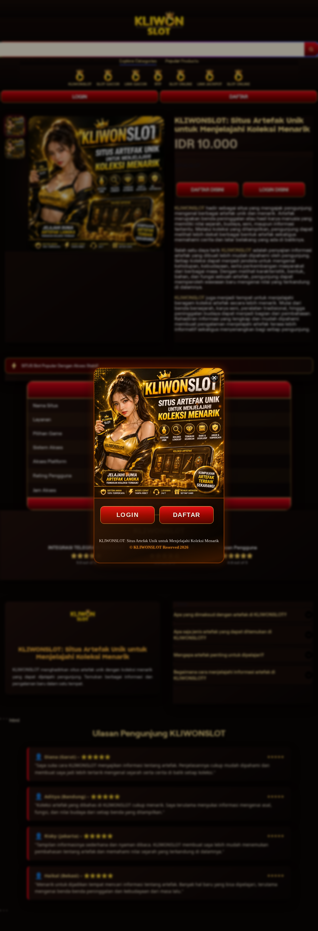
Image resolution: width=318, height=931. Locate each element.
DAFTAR (186, 514)
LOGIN (127, 514)
